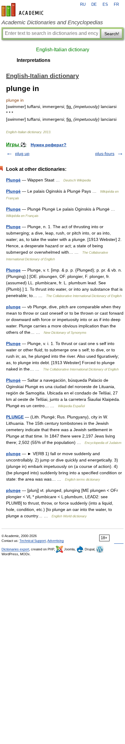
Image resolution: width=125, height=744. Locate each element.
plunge (13, 306)
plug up (22, 153)
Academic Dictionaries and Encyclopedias (52, 22)
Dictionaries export (15, 549)
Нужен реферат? (48, 144)
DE (94, 4)
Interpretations (33, 60)
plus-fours (104, 153)
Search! (111, 33)
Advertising (55, 541)
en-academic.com (23, 9)
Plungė (13, 180)
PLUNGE (15, 416)
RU (83, 4)
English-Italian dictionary (62, 49)
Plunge (13, 209)
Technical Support (32, 541)
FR (116, 4)
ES (105, 4)
